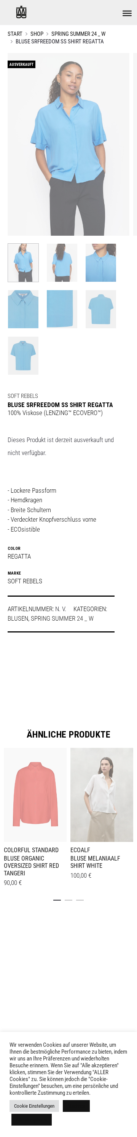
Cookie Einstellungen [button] (34, 1106)
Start (15, 33)
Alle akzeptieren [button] (31, 1120)
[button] (57, 898)
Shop (36, 33)
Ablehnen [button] (76, 1106)
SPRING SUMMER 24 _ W (78, 33)
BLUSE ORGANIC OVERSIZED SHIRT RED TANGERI (31, 866)
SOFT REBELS (23, 396)
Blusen (18, 618)
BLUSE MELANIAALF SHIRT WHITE (95, 862)
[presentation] (75, 793)
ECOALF (80, 850)
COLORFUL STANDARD (31, 850)
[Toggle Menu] (127, 13)
